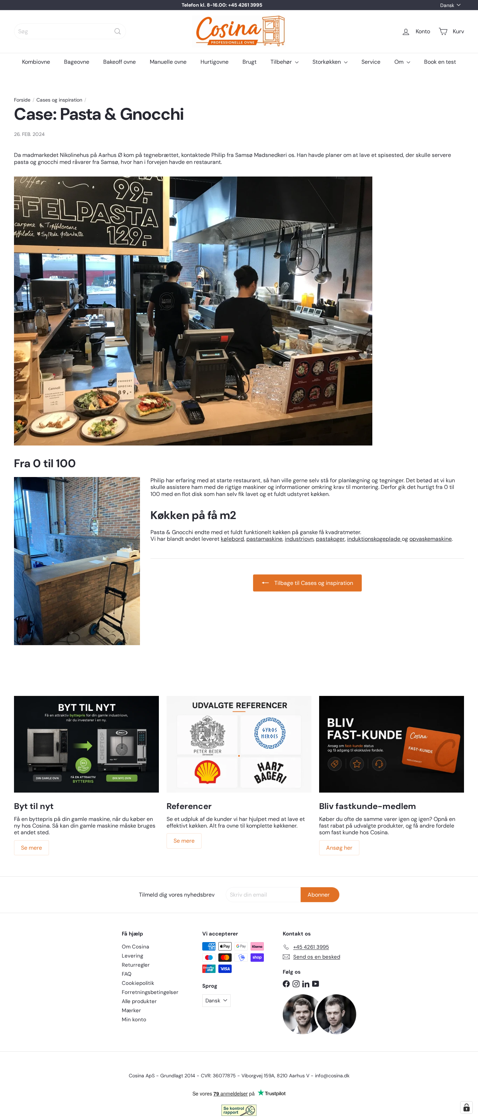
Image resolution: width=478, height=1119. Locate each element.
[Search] (117, 31)
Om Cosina (135, 946)
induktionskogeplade (374, 539)
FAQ (127, 974)
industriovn (299, 539)
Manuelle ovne (168, 61)
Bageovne (76, 61)
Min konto (134, 1019)
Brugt (249, 61)
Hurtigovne (215, 61)
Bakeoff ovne (119, 61)
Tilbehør (281, 61)
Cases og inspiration (59, 100)
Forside (22, 100)
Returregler (136, 964)
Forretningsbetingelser (150, 992)
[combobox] (70, 31)
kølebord (232, 539)
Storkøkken (327, 61)
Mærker (131, 1010)
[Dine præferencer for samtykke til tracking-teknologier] (466, 1107)
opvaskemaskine (430, 539)
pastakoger (330, 539)
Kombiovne (36, 61)
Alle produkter (139, 1001)
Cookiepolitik (138, 983)
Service (370, 61)
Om (399, 61)
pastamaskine (264, 539)
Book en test (440, 61)
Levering (132, 955)
